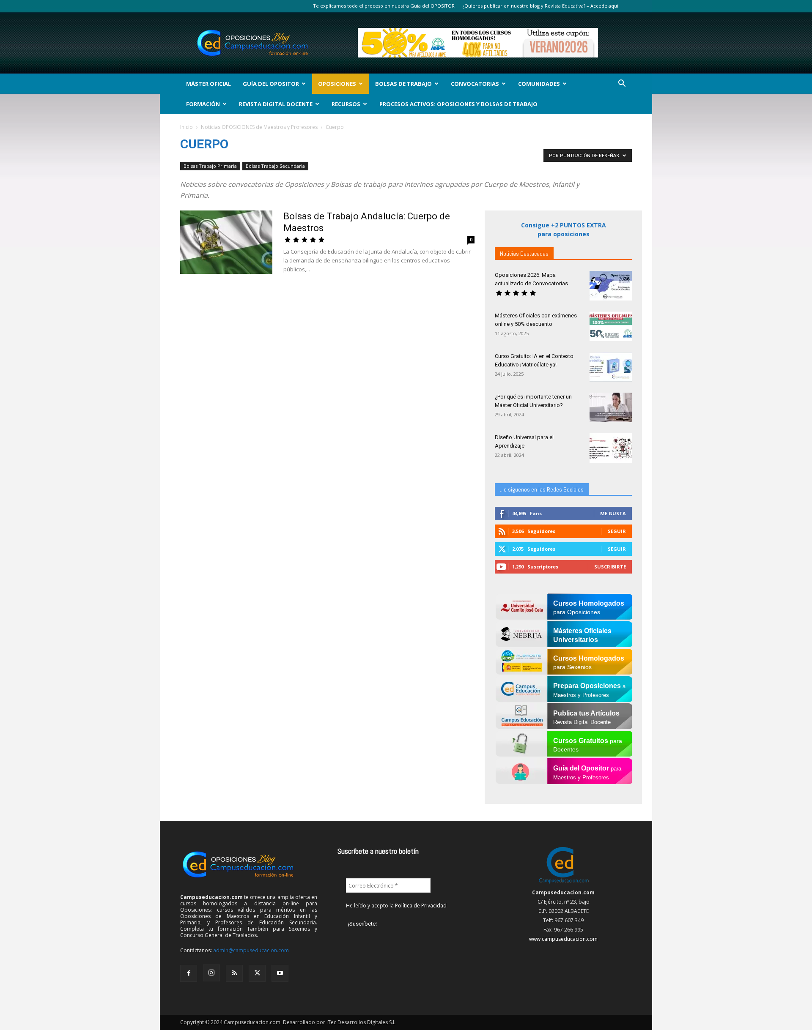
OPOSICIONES (337, 83)
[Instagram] (211, 972)
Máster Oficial (208, 83)
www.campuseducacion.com (563, 939)
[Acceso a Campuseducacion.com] (563, 883)
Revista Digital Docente (276, 104)
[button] (622, 84)
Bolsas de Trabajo (403, 83)
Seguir (617, 531)
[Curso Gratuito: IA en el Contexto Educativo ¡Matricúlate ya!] (611, 367)
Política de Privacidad (421, 905)
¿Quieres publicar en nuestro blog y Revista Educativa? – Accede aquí (540, 6)
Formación (203, 104)
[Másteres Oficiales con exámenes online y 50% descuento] (611, 326)
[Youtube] (280, 973)
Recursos (346, 104)
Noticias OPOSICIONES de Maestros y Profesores (259, 127)
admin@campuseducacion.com (251, 950)
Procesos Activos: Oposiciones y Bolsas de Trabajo (458, 104)
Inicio (186, 127)
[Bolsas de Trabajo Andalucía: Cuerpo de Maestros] (226, 242)
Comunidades (539, 83)
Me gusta (613, 513)
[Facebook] (188, 973)
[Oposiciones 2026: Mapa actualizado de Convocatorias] (611, 286)
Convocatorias (475, 83)
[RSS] (234, 973)
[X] (257, 973)
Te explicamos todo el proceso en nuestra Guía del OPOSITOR (384, 6)
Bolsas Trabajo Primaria (210, 166)
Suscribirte (610, 566)
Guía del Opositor (271, 83)
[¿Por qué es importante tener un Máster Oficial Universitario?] (611, 407)
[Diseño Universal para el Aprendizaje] (611, 448)
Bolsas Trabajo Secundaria (275, 166)
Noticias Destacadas (524, 253)
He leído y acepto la (396, 905)
